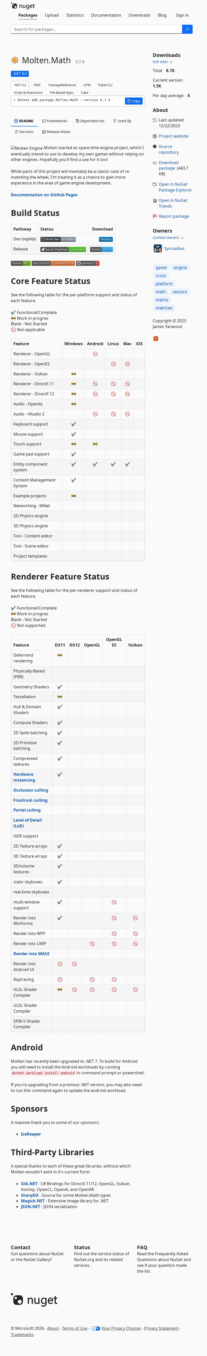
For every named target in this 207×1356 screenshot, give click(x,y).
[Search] (187, 29)
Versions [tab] (26, 131)
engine (180, 267)
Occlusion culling (30, 790)
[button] (134, 101)
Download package (168, 165)
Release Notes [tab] (58, 131)
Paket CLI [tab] (105, 85)
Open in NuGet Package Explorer (175, 187)
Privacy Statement (161, 1328)
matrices (164, 308)
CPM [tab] (87, 85)
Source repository (169, 149)
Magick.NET (33, 1201)
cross (161, 275)
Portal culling (27, 810)
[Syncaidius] (157, 248)
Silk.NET (29, 1183)
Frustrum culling (30, 800)
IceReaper (31, 1134)
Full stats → (162, 61)
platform (164, 283)
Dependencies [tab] (92, 120)
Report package (174, 216)
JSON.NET (30, 1206)
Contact (21, 1247)
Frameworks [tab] (56, 120)
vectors (180, 292)
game (161, 267)
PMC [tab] (37, 85)
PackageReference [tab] (62, 85)
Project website (173, 136)
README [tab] (26, 120)
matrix (162, 300)
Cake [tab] (84, 92)
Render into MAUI (31, 953)
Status (82, 1247)
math (161, 292)
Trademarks (22, 1334)
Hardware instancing (24, 777)
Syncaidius (174, 248)
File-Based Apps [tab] (61, 92)
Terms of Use (74, 1328)
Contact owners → (168, 237)
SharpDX (30, 1195)
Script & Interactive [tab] (28, 92)
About (53, 1328)
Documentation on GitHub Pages (44, 195)
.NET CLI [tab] (20, 85)
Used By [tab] (124, 120)
